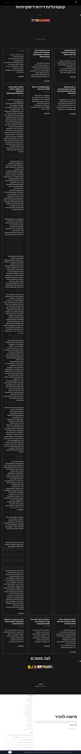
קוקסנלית (10, 749)
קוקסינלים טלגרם (31, 744)
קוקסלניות (24, 745)
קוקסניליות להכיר (28, 725)
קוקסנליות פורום (20, 749)
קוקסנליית (13, 749)
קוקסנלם (8, 749)
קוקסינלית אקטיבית (22, 744)
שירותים (17, 2)
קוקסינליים (8, 742)
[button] (40, 658)
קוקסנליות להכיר (24, 749)
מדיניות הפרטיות (27, 752)
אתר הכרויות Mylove (40, 687)
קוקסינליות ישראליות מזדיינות (11, 740)
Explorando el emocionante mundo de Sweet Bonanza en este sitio (66, 90)
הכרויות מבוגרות (28, 714)
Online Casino (28, 700)
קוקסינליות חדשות (17, 740)
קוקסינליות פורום (24, 742)
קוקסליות (27, 745)
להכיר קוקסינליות (14, 735)
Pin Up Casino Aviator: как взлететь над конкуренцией (40, 621)
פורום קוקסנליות (26, 737)
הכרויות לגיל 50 (28, 709)
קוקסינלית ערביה (18, 744)
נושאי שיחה (29, 718)
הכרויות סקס (28, 716)
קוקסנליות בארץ (15, 747)
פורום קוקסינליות (31, 737)
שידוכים (29, 728)
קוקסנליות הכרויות (10, 747)
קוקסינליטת (11, 742)
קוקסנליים (16, 749)
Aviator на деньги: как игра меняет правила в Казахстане (14, 621)
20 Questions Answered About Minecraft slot (68, 52)
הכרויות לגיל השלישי (27, 711)
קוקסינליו (23, 737)
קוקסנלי (20, 747)
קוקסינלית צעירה (13, 744)
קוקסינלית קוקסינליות (8, 744)
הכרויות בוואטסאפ (27, 705)
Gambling (29, 699)
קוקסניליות (29, 724)
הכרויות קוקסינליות (26, 735)
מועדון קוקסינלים (6, 735)
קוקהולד (8, 2)
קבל (10, 752)
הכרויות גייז (29, 707)
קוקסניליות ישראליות (14, 745)
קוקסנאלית (21, 745)
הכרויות (35, 2)
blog (30, 697)
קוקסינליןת (27, 744)
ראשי (42, 2)
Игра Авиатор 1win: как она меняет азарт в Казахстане (66, 621)
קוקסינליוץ (20, 737)
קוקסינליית (5, 742)
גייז (30, 703)
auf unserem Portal (17, 507)
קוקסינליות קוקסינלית (16, 742)
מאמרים (29, 717)
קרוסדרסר (29, 726)
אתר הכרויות (28, 701)
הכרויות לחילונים (28, 712)
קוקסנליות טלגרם (29, 749)
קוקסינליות (27, 2)
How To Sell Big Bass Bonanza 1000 (41, 88)
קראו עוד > (73, 77)
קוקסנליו (18, 747)
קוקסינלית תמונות (30, 745)
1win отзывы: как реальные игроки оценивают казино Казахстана (41, 53)
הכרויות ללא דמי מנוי (27, 713)
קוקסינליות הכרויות (26, 740)
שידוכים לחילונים (28, 729)
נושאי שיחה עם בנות (27, 720)
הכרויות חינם (28, 708)
